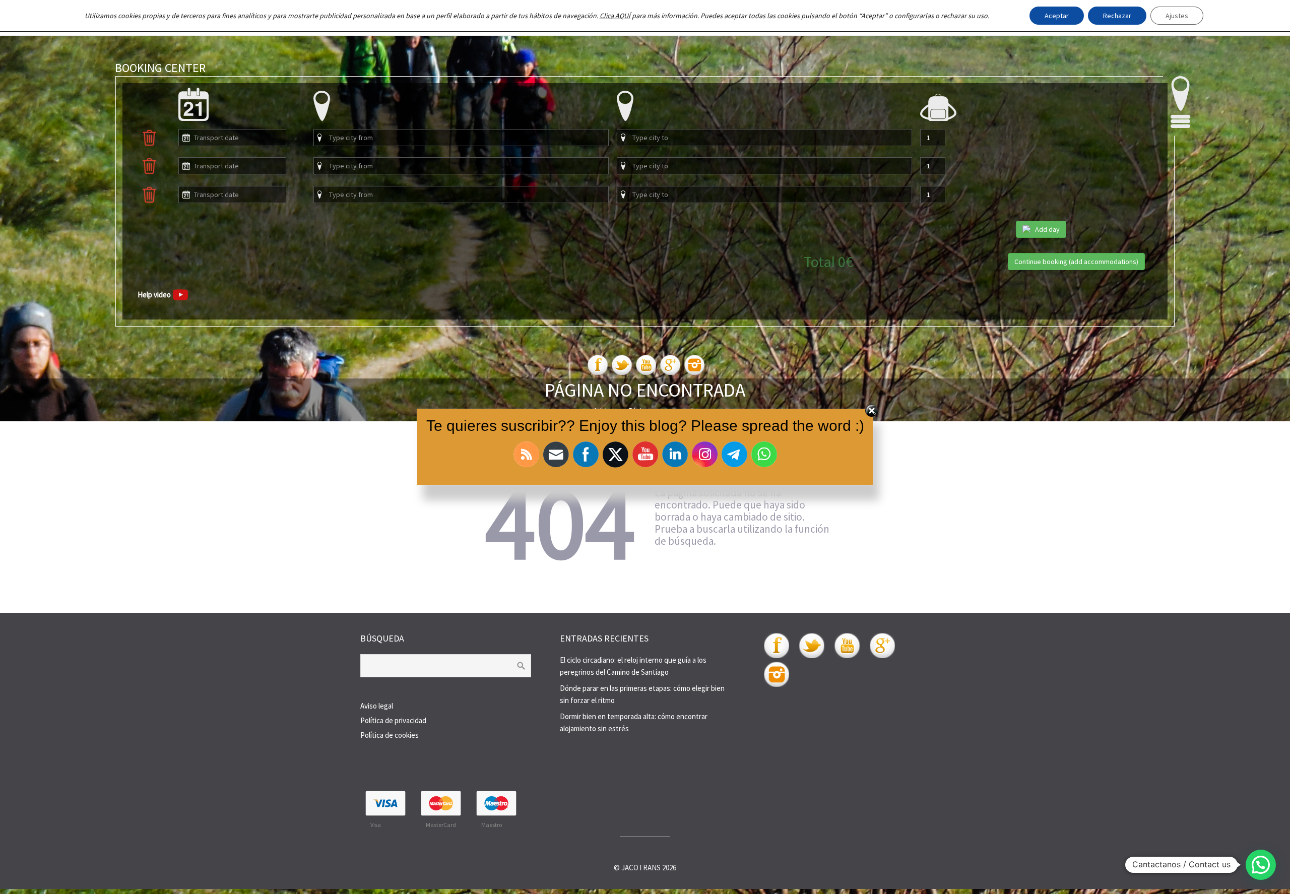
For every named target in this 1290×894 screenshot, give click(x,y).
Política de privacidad (393, 720)
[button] (1261, 865)
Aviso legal (376, 706)
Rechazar (1117, 15)
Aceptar (1057, 15)
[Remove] (149, 144)
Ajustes (1177, 15)
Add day (1047, 229)
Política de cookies (389, 735)
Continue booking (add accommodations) (1076, 261)
